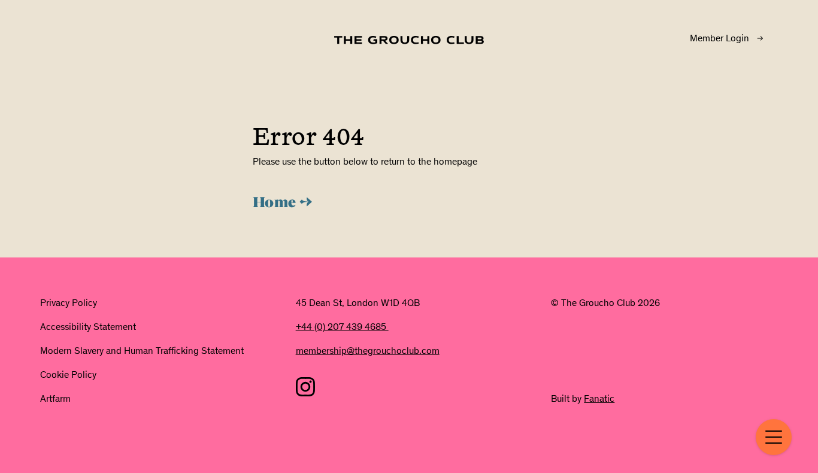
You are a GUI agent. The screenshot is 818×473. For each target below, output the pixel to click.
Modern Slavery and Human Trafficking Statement (142, 350)
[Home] (409, 40)
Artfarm (55, 398)
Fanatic (599, 398)
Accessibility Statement (88, 326)
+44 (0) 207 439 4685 (342, 326)
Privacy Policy (68, 302)
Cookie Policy (68, 374)
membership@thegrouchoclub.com (368, 350)
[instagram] (305, 386)
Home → (283, 203)
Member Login (719, 38)
